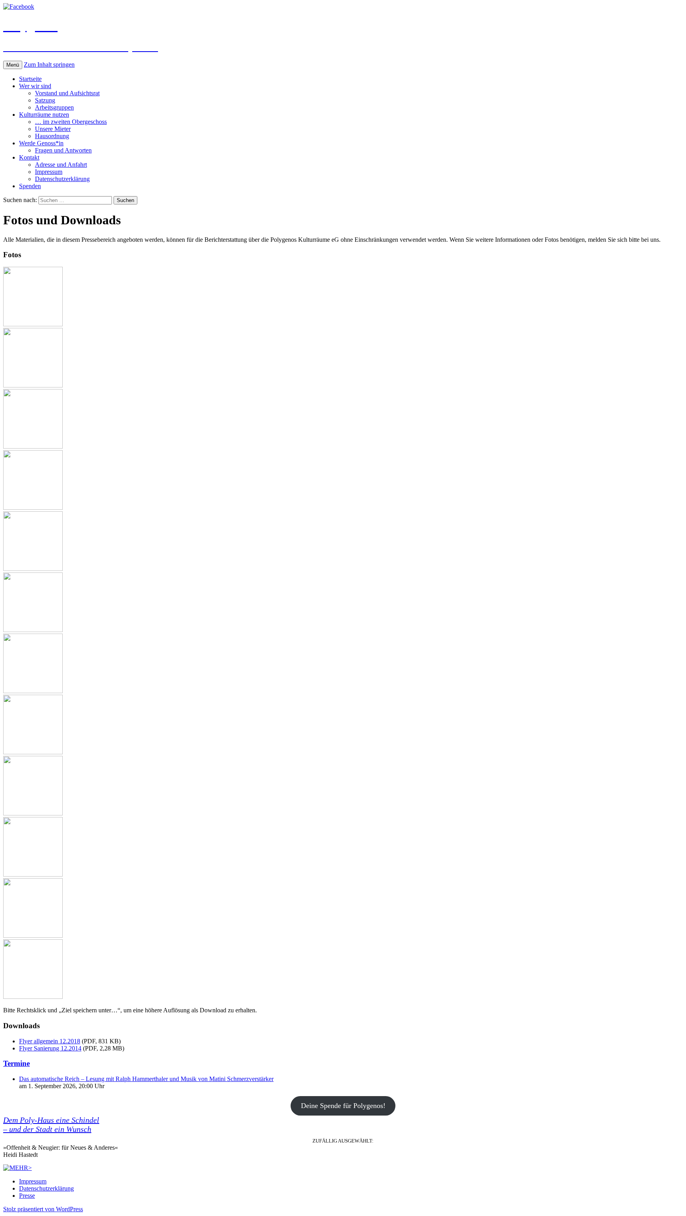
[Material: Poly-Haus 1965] (33, 507)
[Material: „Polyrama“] (33, 385)
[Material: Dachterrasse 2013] (33, 629)
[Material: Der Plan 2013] (33, 691)
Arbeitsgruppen (54, 107)
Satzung (45, 100)
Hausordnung (52, 136)
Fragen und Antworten (63, 150)
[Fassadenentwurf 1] (33, 874)
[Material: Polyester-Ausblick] (33, 813)
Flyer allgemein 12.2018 (49, 1041)
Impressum (48, 171)
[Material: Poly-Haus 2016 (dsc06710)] (33, 996)
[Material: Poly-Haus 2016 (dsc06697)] (33, 935)
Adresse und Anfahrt (61, 164)
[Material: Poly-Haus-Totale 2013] (33, 324)
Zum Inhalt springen (49, 64)
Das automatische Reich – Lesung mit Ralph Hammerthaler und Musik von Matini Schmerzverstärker (146, 1078)
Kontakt (29, 157)
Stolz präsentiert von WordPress (43, 1209)
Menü (12, 65)
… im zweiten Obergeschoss (71, 121)
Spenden (30, 186)
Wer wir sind (35, 86)
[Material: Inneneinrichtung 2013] (33, 752)
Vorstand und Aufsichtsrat (67, 93)
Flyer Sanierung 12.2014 (50, 1048)
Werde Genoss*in (41, 143)
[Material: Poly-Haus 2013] (33, 446)
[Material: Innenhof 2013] (33, 568)
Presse (27, 1195)
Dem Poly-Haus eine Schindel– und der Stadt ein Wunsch (51, 1124)
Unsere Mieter (53, 128)
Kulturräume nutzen (44, 114)
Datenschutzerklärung (62, 178)
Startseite (30, 78)
